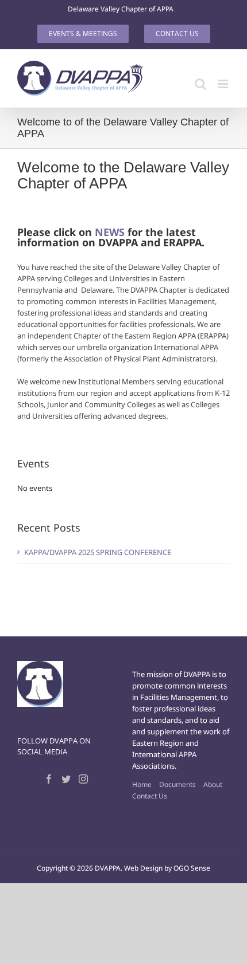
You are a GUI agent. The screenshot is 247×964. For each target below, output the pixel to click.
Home (142, 784)
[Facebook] (48, 779)
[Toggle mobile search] (200, 84)
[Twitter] (66, 779)
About (212, 784)
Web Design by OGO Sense (167, 868)
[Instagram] (83, 779)
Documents (177, 784)
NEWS (110, 232)
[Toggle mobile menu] (224, 84)
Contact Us (149, 796)
